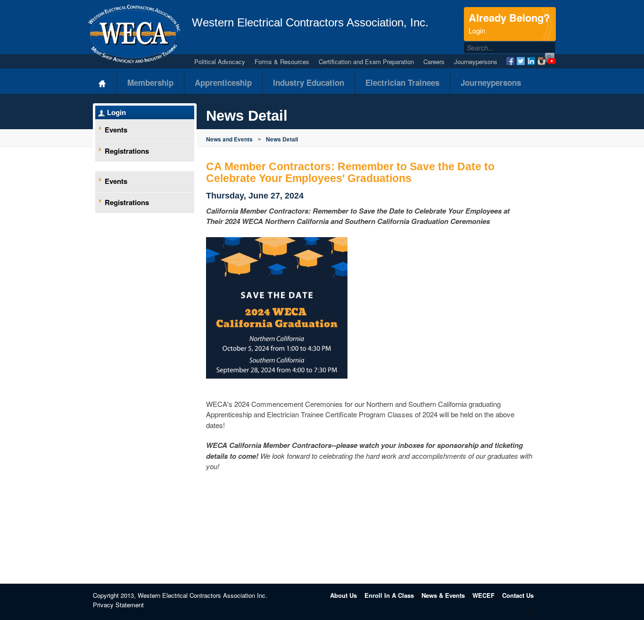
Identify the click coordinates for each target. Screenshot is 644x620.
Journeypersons (475, 61)
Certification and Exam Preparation (366, 61)
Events (116, 129)
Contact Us (518, 595)
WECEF (483, 595)
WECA (134, 34)
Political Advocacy (219, 61)
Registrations (127, 151)
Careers (434, 61)
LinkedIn (531, 61)
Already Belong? (509, 22)
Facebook (510, 61)
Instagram (541, 61)
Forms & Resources (282, 61)
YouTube (552, 61)
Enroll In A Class (389, 595)
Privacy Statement (118, 604)
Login (116, 112)
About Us (343, 595)
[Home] (102, 82)
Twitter (521, 61)
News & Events (443, 595)
